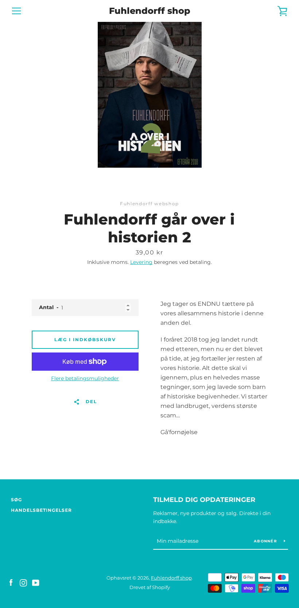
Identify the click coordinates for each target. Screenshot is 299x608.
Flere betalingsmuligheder (85, 378)
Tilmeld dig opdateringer (204, 500)
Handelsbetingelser (41, 510)
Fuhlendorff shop (149, 11)
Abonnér (266, 541)
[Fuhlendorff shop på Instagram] (23, 582)
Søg (16, 499)
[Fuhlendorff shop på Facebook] (11, 582)
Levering (141, 262)
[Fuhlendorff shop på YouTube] (35, 582)
